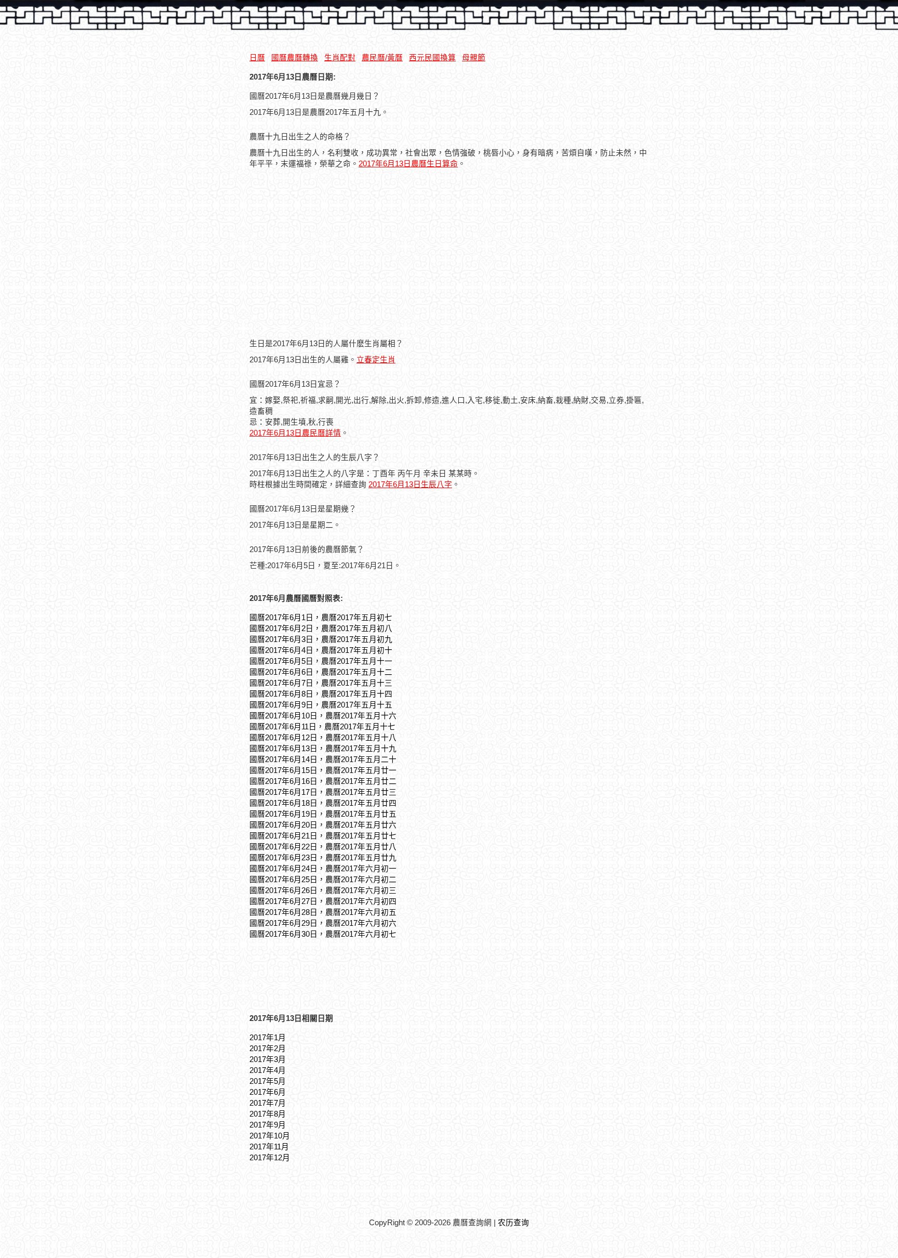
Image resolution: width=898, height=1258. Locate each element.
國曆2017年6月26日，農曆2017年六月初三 (323, 890)
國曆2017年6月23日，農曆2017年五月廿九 (323, 858)
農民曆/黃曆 (382, 58)
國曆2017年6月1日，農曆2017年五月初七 (320, 617)
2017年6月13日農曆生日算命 (408, 164)
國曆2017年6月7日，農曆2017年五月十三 (320, 683)
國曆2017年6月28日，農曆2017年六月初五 (323, 912)
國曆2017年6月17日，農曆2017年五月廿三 (323, 792)
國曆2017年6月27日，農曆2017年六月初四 (323, 901)
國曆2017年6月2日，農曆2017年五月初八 (320, 628)
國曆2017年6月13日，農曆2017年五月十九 (323, 748)
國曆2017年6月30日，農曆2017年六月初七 (323, 934)
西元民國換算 (432, 58)
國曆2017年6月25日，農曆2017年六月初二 (323, 879)
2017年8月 (267, 1114)
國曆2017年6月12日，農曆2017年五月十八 (323, 737)
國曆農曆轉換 (294, 58)
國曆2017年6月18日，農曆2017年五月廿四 (323, 803)
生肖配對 (339, 58)
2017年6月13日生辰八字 (410, 484)
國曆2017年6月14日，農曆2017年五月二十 (323, 759)
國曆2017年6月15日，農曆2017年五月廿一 (323, 770)
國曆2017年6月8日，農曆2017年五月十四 (320, 694)
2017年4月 (267, 1070)
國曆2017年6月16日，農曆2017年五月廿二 (323, 781)
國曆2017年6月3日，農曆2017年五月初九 (320, 639)
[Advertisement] (336, 254)
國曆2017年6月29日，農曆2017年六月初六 (323, 923)
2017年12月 (269, 1158)
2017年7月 (267, 1103)
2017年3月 (267, 1059)
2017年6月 (267, 1092)
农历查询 (513, 1222)
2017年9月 (267, 1125)
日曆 (257, 58)
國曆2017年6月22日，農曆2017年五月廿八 (323, 847)
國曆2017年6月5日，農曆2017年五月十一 (320, 661)
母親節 (473, 58)
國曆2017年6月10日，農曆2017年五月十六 (323, 716)
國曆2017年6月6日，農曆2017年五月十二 (320, 672)
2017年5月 (267, 1081)
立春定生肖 (375, 360)
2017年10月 (269, 1136)
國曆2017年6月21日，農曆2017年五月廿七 (323, 836)
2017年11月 (269, 1147)
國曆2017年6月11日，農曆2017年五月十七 (322, 727)
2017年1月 (267, 1037)
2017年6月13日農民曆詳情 (295, 433)
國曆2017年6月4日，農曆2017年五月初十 (320, 650)
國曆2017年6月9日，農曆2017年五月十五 (320, 705)
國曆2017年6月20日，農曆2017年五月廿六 (323, 825)
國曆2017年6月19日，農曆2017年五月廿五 (323, 814)
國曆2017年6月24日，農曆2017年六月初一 (323, 868)
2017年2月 (267, 1048)
